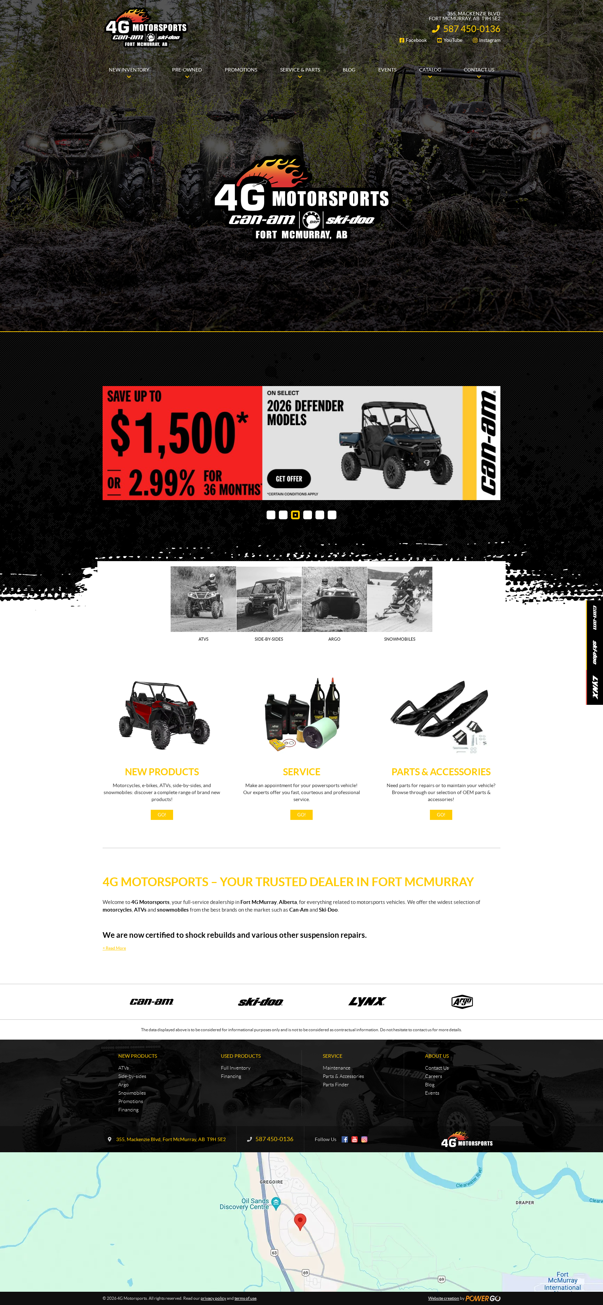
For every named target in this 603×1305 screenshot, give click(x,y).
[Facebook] (345, 1139)
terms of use (245, 1298)
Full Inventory (236, 1068)
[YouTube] (354, 1139)
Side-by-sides (132, 1076)
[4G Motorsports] (146, 27)
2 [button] (283, 515)
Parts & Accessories (441, 772)
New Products (162, 772)
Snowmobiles (132, 1093)
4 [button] (307, 515)
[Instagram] (364, 1139)
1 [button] (271, 515)
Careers (433, 1076)
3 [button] (295, 515)
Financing (128, 1109)
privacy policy (213, 1298)
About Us (437, 1056)
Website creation (443, 1298)
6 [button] (332, 515)
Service (301, 772)
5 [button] (319, 515)
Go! (162, 814)
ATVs (123, 1068)
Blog (429, 1084)
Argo (123, 1084)
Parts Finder (336, 1084)
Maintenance (336, 1068)
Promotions (130, 1101)
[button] (116, 443)
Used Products (241, 1056)
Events (432, 1093)
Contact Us (437, 1068)
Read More (114, 948)
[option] (301, 443)
